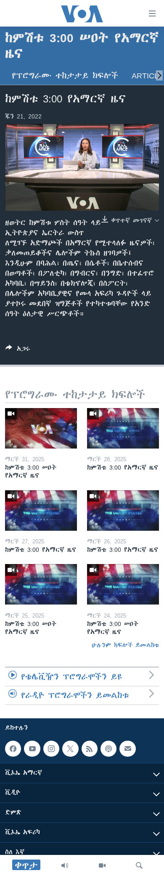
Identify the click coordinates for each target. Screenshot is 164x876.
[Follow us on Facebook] (13, 749)
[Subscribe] (127, 749)
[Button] (17, 350)
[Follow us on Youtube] (32, 749)
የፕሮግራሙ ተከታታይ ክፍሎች (65, 76)
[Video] (102, 865)
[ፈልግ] (139, 865)
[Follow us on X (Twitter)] (70, 749)
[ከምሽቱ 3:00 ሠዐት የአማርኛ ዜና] (41, 428)
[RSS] (90, 749)
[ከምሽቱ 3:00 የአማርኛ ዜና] (123, 428)
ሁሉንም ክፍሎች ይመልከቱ (125, 645)
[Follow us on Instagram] (51, 749)
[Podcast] (108, 749)
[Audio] (64, 865)
